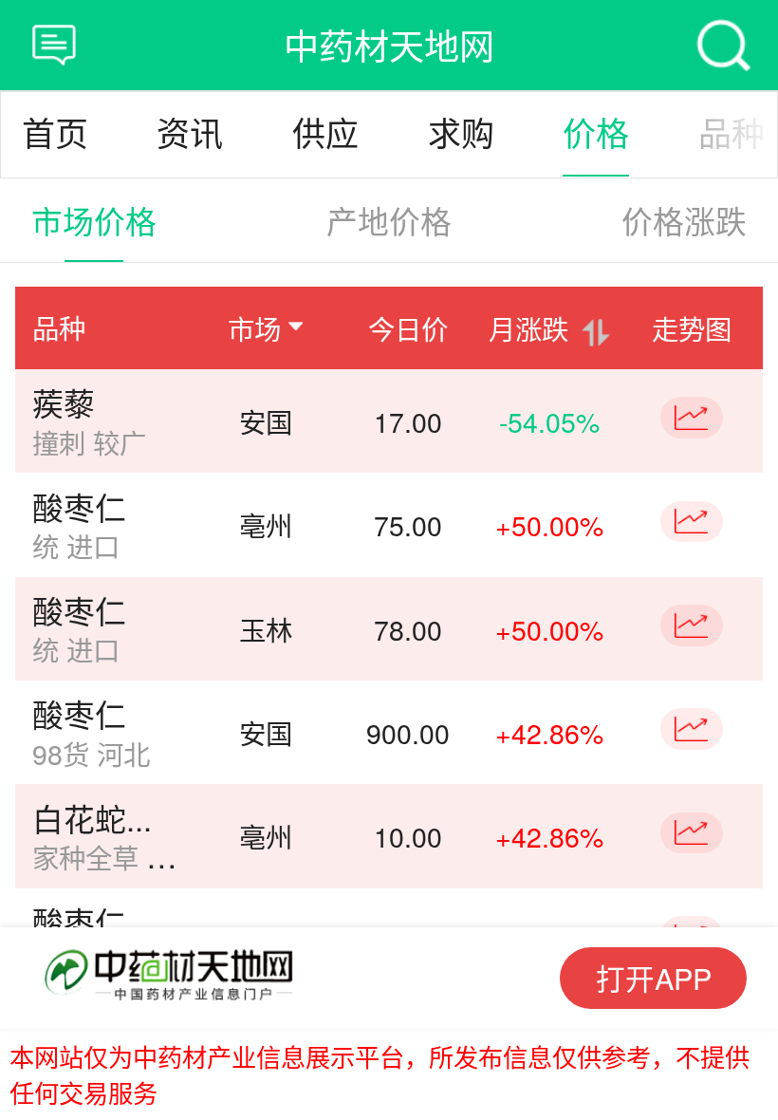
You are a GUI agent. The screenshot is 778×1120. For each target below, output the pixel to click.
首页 (55, 136)
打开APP (654, 978)
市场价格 (94, 219)
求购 (461, 136)
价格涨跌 (684, 219)
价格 (596, 136)
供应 (325, 136)
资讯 (190, 136)
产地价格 (389, 219)
